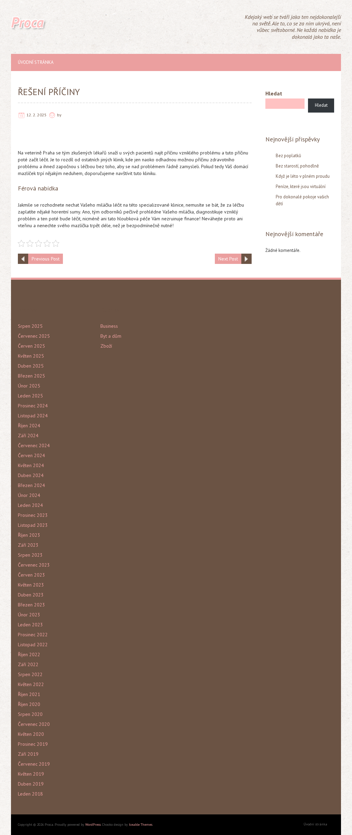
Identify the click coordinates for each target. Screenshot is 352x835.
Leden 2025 (30, 396)
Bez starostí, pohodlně (297, 166)
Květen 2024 (31, 465)
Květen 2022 (31, 684)
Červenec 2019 (34, 764)
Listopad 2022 (33, 644)
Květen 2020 (31, 734)
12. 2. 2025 (36, 114)
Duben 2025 (31, 366)
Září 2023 (28, 545)
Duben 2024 (31, 475)
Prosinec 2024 (33, 406)
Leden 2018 (30, 794)
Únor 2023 (29, 615)
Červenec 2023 (34, 565)
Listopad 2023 (33, 525)
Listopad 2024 (33, 416)
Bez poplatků (288, 156)
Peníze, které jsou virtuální (301, 186)
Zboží (106, 346)
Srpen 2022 (30, 674)
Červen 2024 (31, 455)
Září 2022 (28, 664)
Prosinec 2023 (33, 515)
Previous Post (45, 259)
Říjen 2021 (29, 694)
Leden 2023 (30, 625)
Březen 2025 (31, 376)
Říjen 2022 (29, 654)
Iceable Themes (140, 824)
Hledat (273, 93)
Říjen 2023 (29, 535)
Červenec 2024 (34, 445)
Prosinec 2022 (33, 634)
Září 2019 (28, 754)
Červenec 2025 (34, 336)
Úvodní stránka (36, 62)
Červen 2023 (31, 575)
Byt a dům (110, 336)
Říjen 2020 (29, 704)
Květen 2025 (31, 356)
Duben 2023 (31, 595)
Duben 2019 (31, 784)
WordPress (93, 824)
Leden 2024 (30, 505)
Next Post (228, 259)
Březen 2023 (31, 605)
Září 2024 (28, 435)
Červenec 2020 (34, 724)
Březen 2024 (31, 485)
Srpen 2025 (30, 326)
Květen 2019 (31, 774)
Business (109, 326)
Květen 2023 (31, 585)
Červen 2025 (31, 346)
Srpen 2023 (30, 555)
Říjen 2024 (29, 425)
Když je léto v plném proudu (303, 176)
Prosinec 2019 (33, 744)
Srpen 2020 (30, 714)
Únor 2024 (29, 495)
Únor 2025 (29, 386)
